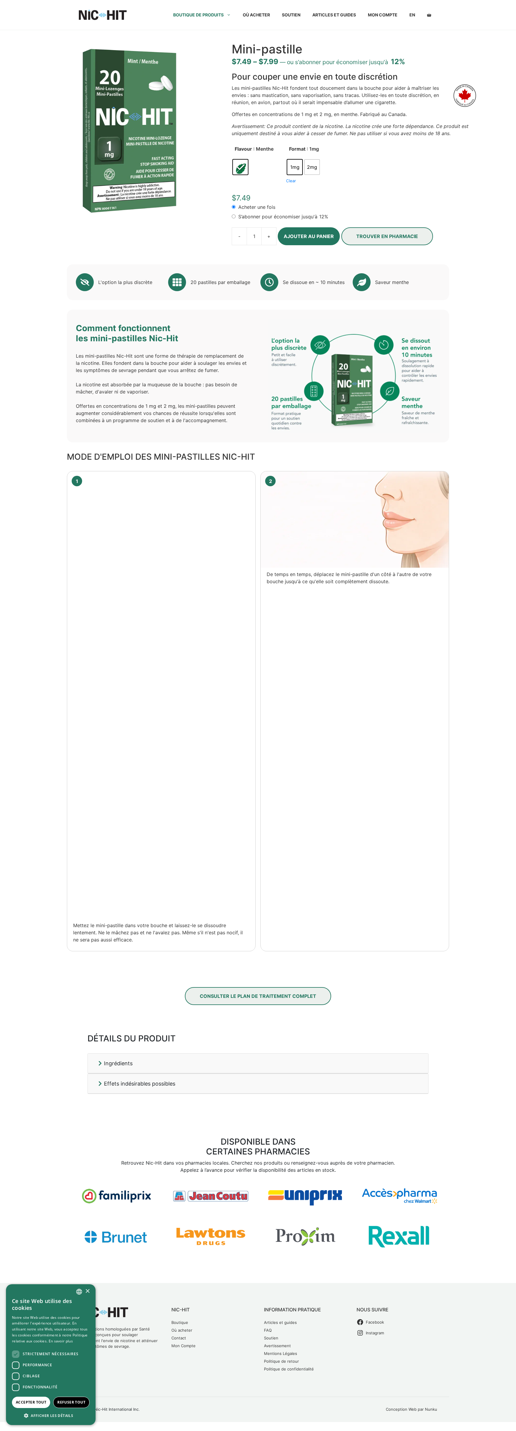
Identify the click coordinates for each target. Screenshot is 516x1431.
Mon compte (382, 14)
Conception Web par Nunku (411, 1409)
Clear (291, 180)
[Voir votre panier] (429, 15)
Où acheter (256, 14)
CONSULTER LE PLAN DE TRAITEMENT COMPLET (258, 996)
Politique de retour (281, 1361)
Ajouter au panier (309, 236)
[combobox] (79, 1292)
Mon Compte (183, 1345)
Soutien (291, 14)
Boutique (179, 1322)
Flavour (243, 149)
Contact (178, 1338)
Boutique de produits (198, 14)
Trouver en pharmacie (387, 236)
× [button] (87, 1291)
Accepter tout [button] (31, 1402)
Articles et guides (334, 14)
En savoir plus (61, 1341)
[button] (51, 1415)
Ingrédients (117, 1063)
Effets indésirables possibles (138, 1083)
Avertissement (277, 1345)
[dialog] (51, 1354)
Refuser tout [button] (71, 1402)
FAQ (268, 1330)
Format (297, 149)
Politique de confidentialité (289, 1369)
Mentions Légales (280, 1353)
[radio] (240, 167)
